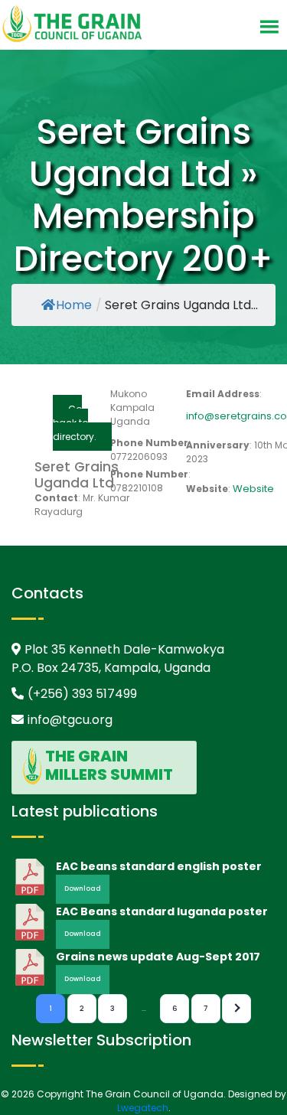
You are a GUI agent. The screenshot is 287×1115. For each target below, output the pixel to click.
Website (253, 488)
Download (82, 888)
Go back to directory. (74, 423)
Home (74, 305)
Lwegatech (142, 1107)
